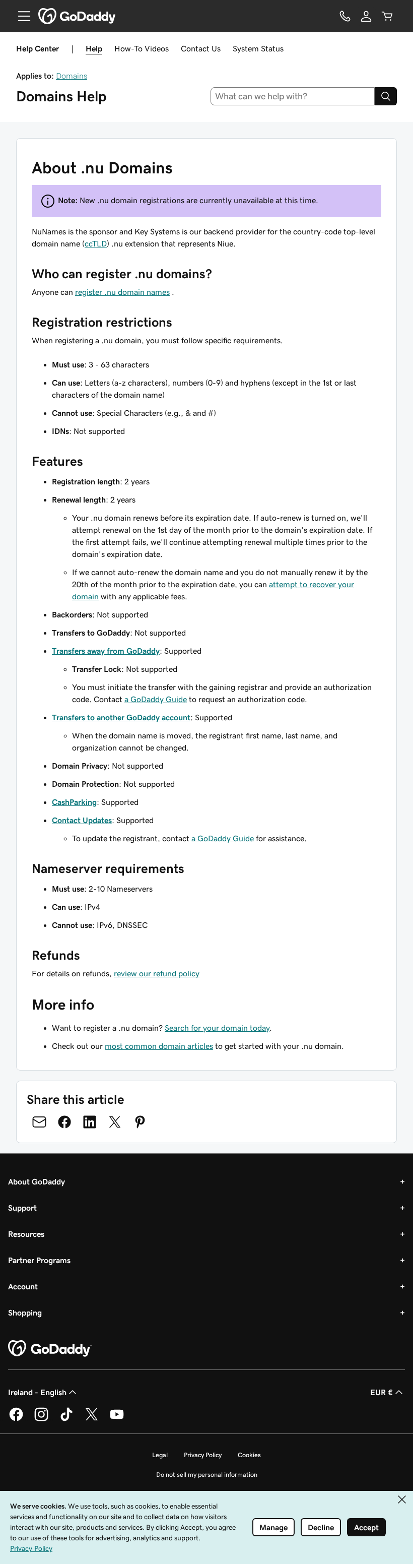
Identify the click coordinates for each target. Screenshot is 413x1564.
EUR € (381, 1392)
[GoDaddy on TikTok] (66, 1419)
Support (22, 1208)
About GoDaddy (36, 1181)
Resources (26, 1234)
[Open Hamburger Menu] (20, 16)
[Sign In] (366, 16)
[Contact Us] (345, 16)
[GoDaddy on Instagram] (41, 1419)
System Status (258, 48)
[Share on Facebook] (64, 1122)
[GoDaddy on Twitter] (92, 1419)
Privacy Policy (203, 1455)
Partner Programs (39, 1260)
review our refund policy (156, 973)
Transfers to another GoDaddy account (121, 717)
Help (94, 48)
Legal (160, 1455)
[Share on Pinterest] (140, 1122)
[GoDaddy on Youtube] (117, 1419)
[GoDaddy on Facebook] (16, 1419)
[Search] (386, 96)
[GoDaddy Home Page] (50, 1348)
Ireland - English (37, 1392)
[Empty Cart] (387, 16)
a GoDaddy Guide (155, 699)
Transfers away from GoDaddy (106, 651)
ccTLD (96, 243)
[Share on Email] (39, 1122)
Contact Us (201, 48)
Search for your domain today (217, 1028)
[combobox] (293, 96)
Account (23, 1286)
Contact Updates (82, 820)
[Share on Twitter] (114, 1122)
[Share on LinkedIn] (89, 1122)
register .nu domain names (122, 292)
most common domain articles (159, 1046)
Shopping (25, 1312)
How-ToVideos (141, 48)
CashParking (74, 802)
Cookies (249, 1455)
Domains (71, 76)
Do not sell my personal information (206, 1474)
